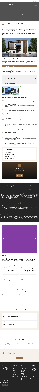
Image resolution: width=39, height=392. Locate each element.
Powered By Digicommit (30, 388)
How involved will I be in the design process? (10, 321)
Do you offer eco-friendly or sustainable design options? (12, 319)
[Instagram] (35, 1)
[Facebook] (33, 1)
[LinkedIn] (7, 385)
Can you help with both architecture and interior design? (12, 316)
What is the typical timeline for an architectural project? (12, 313)
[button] (3, 238)
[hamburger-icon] (35, 5)
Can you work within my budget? (8, 324)
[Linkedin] (37, 1)
